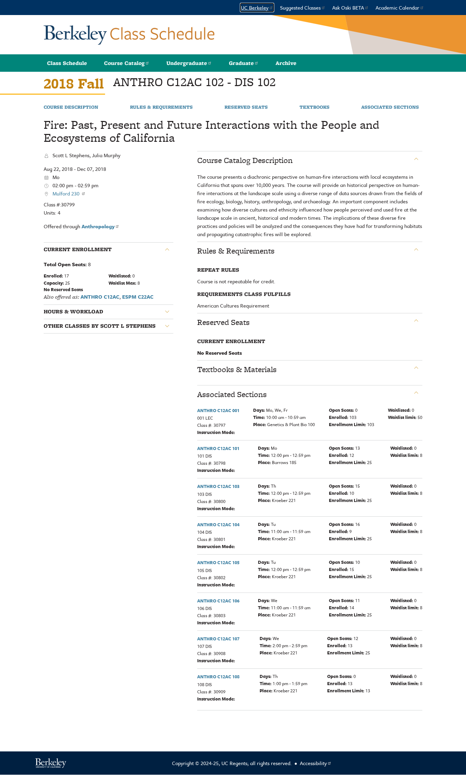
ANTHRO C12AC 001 (218, 410)
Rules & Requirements (161, 107)
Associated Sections (390, 107)
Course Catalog (124, 63)
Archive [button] (286, 63)
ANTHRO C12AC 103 (218, 486)
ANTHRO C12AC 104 (218, 524)
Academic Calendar (397, 7)
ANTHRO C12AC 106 (218, 600)
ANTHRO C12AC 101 (218, 448)
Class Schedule (67, 63)
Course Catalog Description (245, 160)
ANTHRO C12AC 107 (218, 638)
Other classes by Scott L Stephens (100, 326)
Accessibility (313, 763)
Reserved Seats (246, 107)
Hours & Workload (73, 311)
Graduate (241, 63)
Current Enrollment (78, 249)
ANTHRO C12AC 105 (218, 562)
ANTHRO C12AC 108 (218, 676)
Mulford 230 (67, 193)
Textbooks (315, 107)
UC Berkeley (254, 7)
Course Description (71, 107)
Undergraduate (186, 63)
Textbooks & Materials (237, 369)
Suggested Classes (300, 7)
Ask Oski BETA (348, 7)
